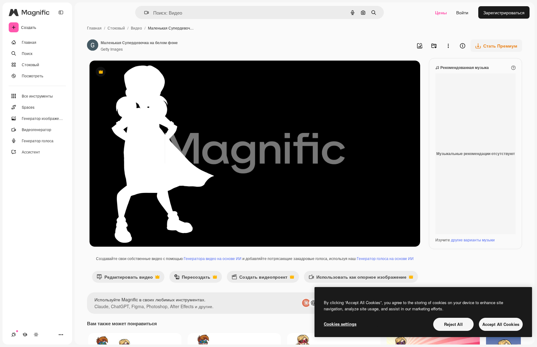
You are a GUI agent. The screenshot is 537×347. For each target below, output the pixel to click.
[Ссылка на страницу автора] (92, 45)
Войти (462, 12)
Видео (136, 27)
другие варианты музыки (473, 239)
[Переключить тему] (36, 335)
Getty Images (112, 49)
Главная (94, 27)
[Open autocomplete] (144, 12)
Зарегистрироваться (504, 12)
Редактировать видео (125, 278)
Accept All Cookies (500, 324)
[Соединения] (14, 335)
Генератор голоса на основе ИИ (385, 258)
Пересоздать (192, 278)
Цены (441, 12)
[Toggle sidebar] (61, 12)
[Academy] (25, 335)
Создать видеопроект (259, 278)
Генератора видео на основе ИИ (212, 258)
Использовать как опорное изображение (357, 278)
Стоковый (116, 27)
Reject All (453, 324)
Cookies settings (340, 324)
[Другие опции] (448, 45)
